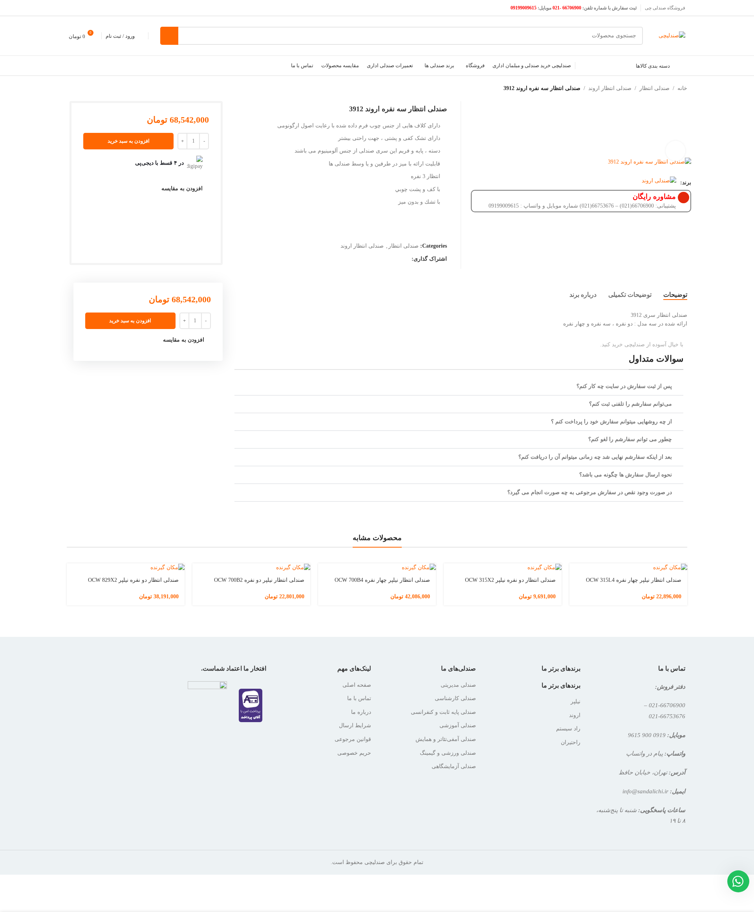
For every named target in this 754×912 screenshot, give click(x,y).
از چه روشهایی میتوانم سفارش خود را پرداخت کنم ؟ (611, 422)
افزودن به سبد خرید (129, 141)
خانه (682, 88)
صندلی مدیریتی (458, 685)
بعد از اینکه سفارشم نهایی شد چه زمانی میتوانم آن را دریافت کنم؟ (595, 457)
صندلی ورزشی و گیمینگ (448, 753)
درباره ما (361, 712)
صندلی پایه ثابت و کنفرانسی (443, 712)
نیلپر (575, 701)
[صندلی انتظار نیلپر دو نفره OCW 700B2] (251, 567)
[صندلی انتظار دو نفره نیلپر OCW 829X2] (126, 567)
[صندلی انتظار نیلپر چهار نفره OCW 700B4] (377, 567)
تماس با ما (359, 698)
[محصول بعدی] (67, 88)
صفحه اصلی (356, 685)
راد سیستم (568, 729)
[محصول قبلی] (86, 88)
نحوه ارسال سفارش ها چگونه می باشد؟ (625, 475)
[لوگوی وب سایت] (672, 35)
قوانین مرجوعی (353, 739)
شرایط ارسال (355, 725)
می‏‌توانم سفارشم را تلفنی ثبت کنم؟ (630, 404)
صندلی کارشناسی (455, 698)
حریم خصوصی (354, 753)
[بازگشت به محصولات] (77, 88)
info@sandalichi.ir (645, 791)
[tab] (675, 295)
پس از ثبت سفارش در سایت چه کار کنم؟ (624, 386)
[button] (458, 386)
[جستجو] (169, 36)
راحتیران (570, 742)
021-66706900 (667, 705)
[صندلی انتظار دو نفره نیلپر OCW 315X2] (503, 567)
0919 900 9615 (647, 735)
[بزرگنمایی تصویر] (675, 150)
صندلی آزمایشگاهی (454, 766)
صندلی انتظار (654, 88)
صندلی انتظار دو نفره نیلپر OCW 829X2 (133, 580)
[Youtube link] (74, 7)
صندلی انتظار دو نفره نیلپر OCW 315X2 (510, 580)
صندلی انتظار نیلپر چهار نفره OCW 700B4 (382, 580)
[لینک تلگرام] (396, 259)
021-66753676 (667, 716)
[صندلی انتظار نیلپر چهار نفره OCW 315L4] (628, 567)
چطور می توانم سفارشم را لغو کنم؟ (630, 439)
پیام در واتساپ (644, 753)
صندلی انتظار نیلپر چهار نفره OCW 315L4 (633, 580)
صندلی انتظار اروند (609, 88)
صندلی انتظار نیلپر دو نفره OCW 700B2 (259, 580)
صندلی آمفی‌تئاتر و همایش (445, 739)
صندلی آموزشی (457, 725)
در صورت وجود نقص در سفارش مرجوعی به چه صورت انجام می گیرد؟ (589, 492)
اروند (574, 715)
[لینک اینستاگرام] (83, 7)
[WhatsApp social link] (407, 259)
